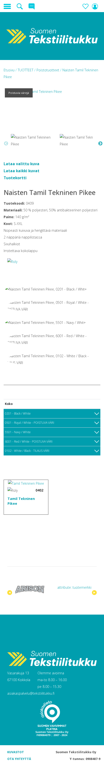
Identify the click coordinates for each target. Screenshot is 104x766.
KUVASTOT (15, 752)
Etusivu (9, 70)
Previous (6, 143)
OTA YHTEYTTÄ (19, 759)
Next (100, 143)
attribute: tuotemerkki (74, 587)
